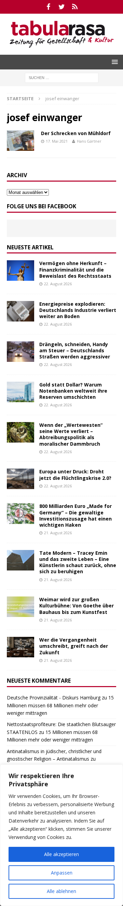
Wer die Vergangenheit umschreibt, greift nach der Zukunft (73, 645)
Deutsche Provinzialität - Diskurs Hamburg (53, 697)
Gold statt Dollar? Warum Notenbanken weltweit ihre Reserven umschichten (73, 390)
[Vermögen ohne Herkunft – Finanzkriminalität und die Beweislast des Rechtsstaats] (20, 270)
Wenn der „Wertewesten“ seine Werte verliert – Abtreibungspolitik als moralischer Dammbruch (70, 434)
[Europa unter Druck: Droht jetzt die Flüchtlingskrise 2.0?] (20, 479)
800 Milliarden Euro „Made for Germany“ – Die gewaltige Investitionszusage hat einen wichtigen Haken (75, 515)
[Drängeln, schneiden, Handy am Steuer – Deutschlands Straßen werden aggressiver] (20, 351)
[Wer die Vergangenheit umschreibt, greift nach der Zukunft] (20, 647)
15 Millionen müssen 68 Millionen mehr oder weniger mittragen (60, 705)
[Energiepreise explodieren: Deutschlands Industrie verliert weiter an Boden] (20, 311)
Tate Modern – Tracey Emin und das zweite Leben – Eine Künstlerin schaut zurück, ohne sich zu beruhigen (77, 562)
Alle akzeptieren (61, 854)
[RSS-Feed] (75, 7)
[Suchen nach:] (61, 77)
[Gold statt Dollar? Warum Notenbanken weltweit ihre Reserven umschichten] (20, 392)
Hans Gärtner (89, 141)
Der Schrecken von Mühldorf (76, 133)
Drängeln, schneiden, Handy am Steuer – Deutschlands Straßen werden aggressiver (74, 350)
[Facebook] (48, 7)
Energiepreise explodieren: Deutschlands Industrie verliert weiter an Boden (77, 310)
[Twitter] (62, 7)
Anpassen (61, 872)
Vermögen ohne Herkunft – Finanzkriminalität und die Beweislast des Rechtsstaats (75, 269)
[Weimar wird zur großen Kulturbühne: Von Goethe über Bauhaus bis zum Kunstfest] (20, 606)
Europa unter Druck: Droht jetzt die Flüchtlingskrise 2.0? (75, 474)
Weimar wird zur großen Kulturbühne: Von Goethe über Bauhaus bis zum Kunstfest (76, 605)
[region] (61, 835)
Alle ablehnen (61, 891)
